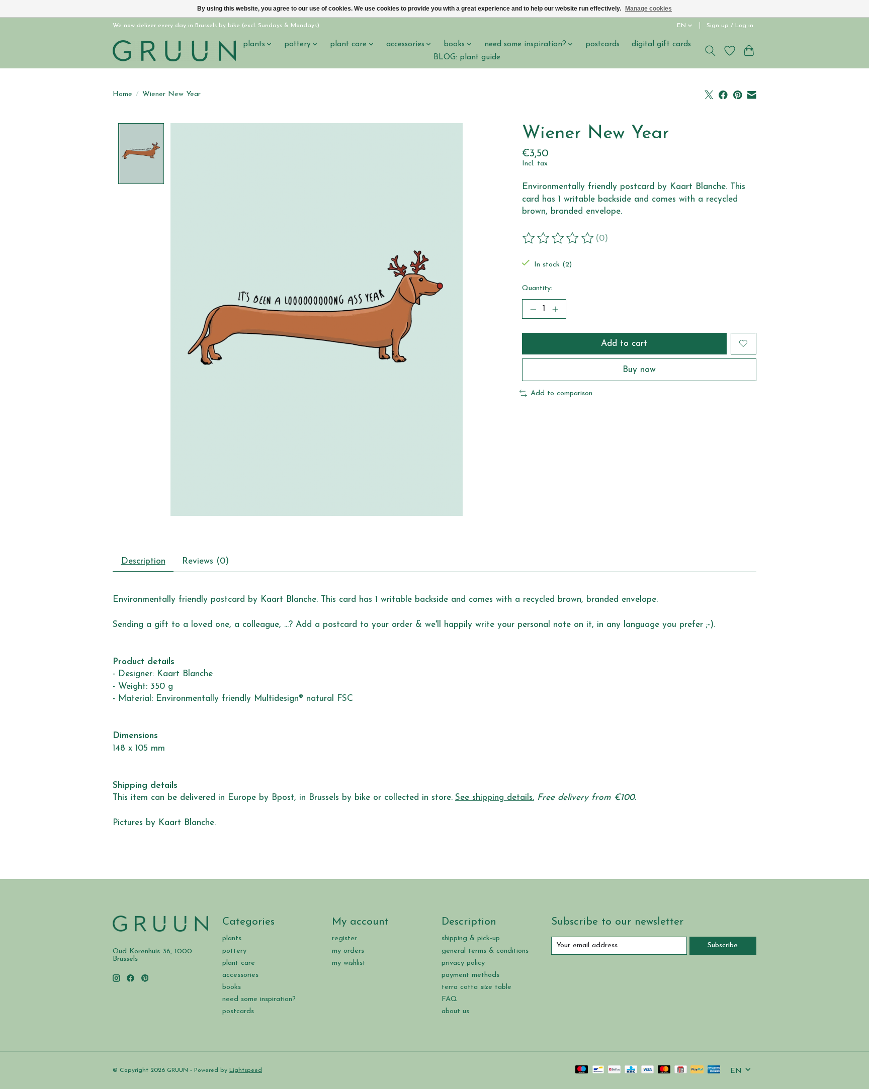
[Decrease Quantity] (533, 309)
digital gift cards (661, 44)
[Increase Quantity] (555, 309)
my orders (348, 951)
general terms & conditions (485, 951)
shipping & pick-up (471, 938)
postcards (602, 44)
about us (455, 1011)
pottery (234, 951)
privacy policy (463, 963)
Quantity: (537, 288)
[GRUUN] (174, 50)
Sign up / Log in (730, 26)
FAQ (449, 999)
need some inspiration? (259, 999)
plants (231, 938)
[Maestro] (581, 1070)
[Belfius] (614, 1070)
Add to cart (624, 343)
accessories (240, 975)
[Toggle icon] (710, 51)
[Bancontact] (598, 1070)
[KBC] (631, 1070)
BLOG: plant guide (466, 57)
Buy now (639, 370)
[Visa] (647, 1070)
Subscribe (723, 945)
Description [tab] (143, 561)
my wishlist (349, 963)
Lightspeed (245, 1070)
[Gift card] (680, 1070)
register (344, 938)
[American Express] (714, 1070)
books (231, 987)
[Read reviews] (558, 238)
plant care (238, 963)
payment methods (470, 975)
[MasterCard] (664, 1070)
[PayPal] (697, 1070)
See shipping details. (494, 797)
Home (122, 94)
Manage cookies (648, 8)
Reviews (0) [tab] (205, 561)
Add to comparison (561, 393)
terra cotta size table (476, 987)
